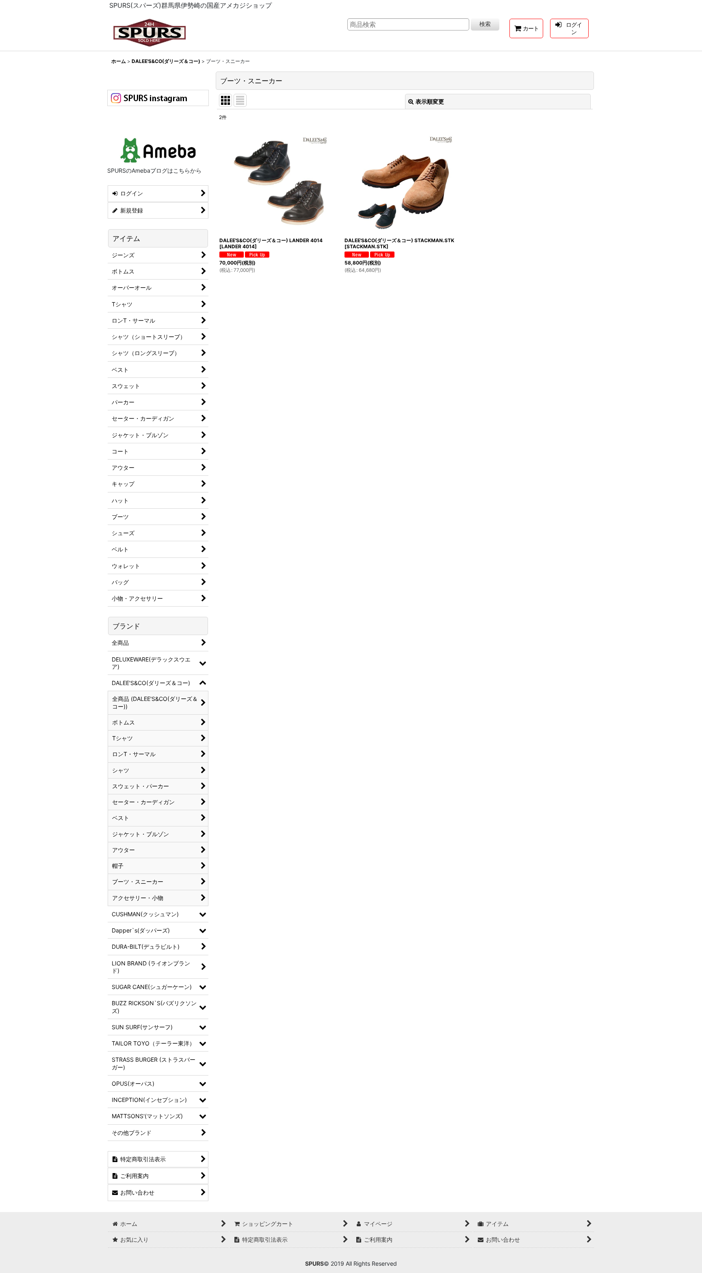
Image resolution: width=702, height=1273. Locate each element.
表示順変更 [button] (430, 101)
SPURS (314, 1263)
